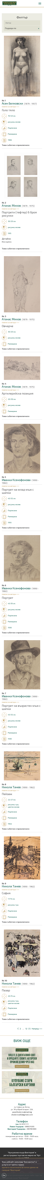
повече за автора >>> (10, 107)
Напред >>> (37, 1028)
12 (26, 1028)
